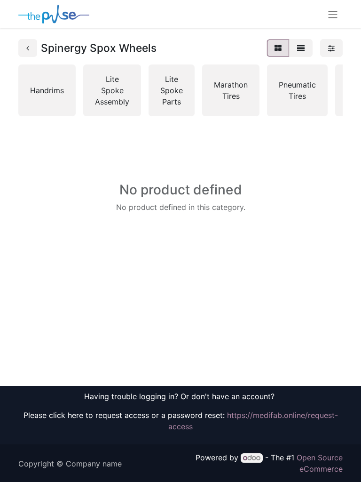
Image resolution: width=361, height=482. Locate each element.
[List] (301, 48)
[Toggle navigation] (333, 14)
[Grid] (278, 48)
